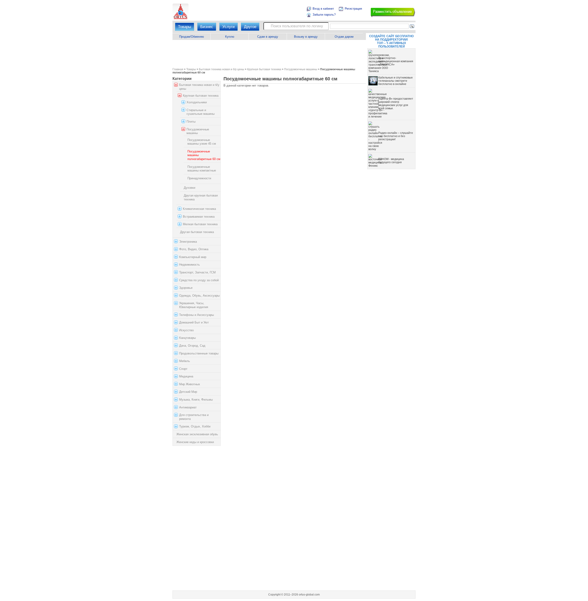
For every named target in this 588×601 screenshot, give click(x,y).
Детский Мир (188, 392)
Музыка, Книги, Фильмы (196, 399)
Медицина (186, 376)
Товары (184, 27)
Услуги (228, 27)
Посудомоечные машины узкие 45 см (201, 142)
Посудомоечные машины (300, 69)
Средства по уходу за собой (199, 280)
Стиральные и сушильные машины (201, 112)
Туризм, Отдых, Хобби (194, 426)
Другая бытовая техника (197, 232)
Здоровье (185, 287)
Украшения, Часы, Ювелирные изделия (193, 305)
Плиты (191, 121)
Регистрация (353, 8)
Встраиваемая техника (199, 216)
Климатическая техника (199, 209)
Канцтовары (187, 338)
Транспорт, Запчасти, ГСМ (197, 272)
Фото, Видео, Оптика (193, 249)
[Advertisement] (269, 53)
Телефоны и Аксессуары (196, 315)
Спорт (183, 369)
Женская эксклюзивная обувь (197, 434)
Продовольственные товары (198, 353)
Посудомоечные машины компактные (201, 168)
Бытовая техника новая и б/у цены (221, 69)
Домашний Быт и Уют (194, 322)
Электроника (188, 241)
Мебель (184, 361)
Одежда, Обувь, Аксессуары (199, 295)
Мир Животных (189, 384)
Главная (177, 69)
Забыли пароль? (324, 14)
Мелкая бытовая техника (200, 224)
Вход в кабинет (323, 8)
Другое (250, 27)
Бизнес (206, 27)
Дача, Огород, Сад (192, 345)
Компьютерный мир (192, 257)
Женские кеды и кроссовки (195, 442)
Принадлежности (199, 178)
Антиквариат (188, 407)
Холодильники (197, 102)
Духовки (189, 188)
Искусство (186, 330)
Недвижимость (189, 264)
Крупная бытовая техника (264, 69)
